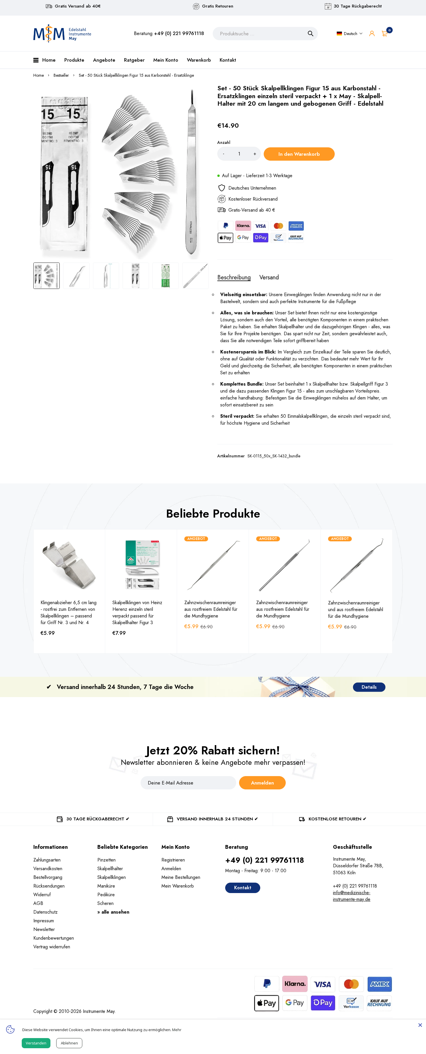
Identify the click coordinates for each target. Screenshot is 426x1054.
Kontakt (242, 887)
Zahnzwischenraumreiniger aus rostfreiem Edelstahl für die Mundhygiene (210, 609)
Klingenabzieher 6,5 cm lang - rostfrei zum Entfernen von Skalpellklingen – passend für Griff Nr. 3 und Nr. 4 (69, 612)
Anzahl (223, 142)
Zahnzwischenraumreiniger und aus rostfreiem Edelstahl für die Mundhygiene (355, 609)
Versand (269, 277)
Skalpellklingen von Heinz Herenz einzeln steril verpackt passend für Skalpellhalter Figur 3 (137, 612)
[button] (350, 33)
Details (369, 686)
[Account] (372, 33)
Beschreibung (234, 277)
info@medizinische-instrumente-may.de (351, 896)
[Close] (420, 1025)
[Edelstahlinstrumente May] (62, 33)
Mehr (176, 1029)
